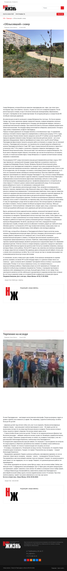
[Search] (62, 7)
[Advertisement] (33, 93)
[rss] (63, 2)
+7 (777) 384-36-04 (31, 556)
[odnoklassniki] (57, 2)
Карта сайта (60, 568)
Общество (8, 481)
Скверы (20, 280)
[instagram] (55, 2)
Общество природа (11, 280)
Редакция (54, 568)
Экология (15, 481)
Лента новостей (8, 14)
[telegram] (59, 2)
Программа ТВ (20, 14)
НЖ (4, 18)
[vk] (61, 2)
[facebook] (53, 2)
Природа (9, 18)
